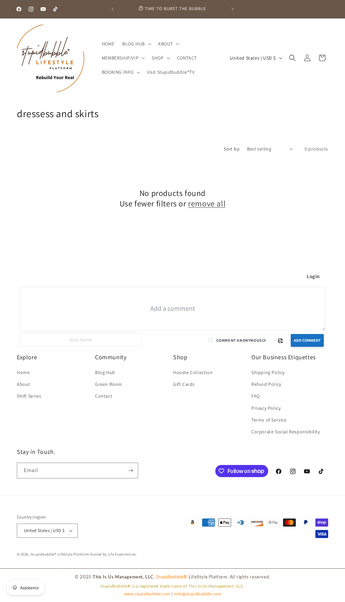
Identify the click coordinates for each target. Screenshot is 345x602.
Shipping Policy (268, 372)
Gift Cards (184, 384)
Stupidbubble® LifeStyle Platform (60, 554)
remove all (206, 203)
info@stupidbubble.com (197, 594)
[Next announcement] (232, 9)
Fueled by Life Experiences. (113, 554)
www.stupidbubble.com (147, 594)
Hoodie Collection (193, 372)
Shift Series (29, 396)
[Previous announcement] (112, 9)
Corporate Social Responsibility (285, 432)
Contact (103, 396)
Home (23, 372)
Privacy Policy (266, 408)
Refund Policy (266, 384)
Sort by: (232, 149)
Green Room (108, 384)
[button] (136, 44)
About (23, 384)
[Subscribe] (130, 470)
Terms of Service (269, 420)
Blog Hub (105, 372)
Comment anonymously (241, 340)
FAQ (255, 396)
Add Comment (307, 340)
